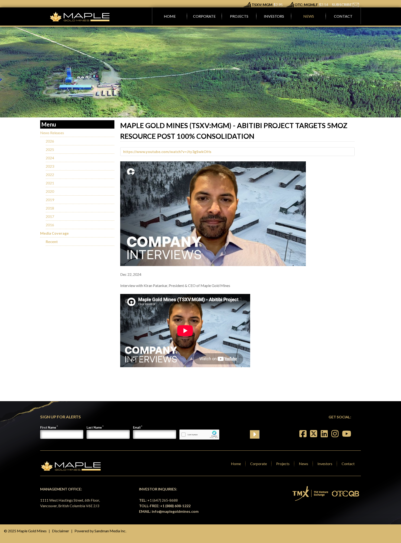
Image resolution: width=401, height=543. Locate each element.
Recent (52, 241)
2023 (50, 166)
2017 (50, 216)
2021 (50, 183)
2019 (50, 199)
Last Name (94, 427)
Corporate (258, 463)
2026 (50, 141)
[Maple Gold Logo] (80, 16)
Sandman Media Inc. (110, 531)
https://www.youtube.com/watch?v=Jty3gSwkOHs (167, 151)
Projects (283, 463)
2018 (50, 208)
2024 (50, 158)
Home (236, 463)
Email (137, 427)
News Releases (52, 132)
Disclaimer (60, 531)
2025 (50, 149)
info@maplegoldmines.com (175, 511)
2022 (50, 174)
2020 (50, 191)
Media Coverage (54, 233)
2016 (50, 225)
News (303, 463)
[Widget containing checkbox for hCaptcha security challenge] (199, 435)
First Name (48, 427)
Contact (348, 463)
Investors (324, 463)
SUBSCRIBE (342, 4)
